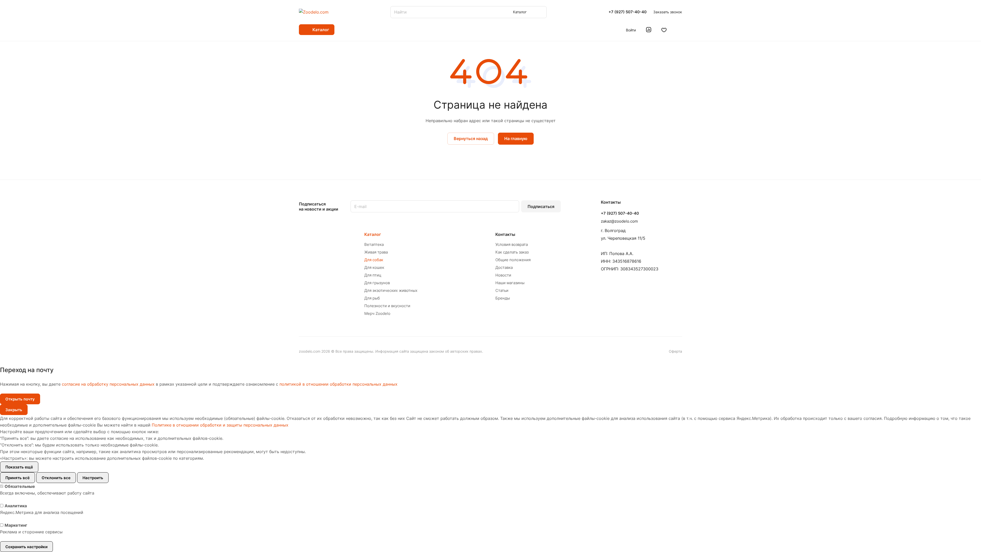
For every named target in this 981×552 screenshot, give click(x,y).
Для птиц (372, 275)
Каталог (372, 234)
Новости (503, 275)
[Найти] (540, 12)
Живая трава (376, 252)
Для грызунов (377, 282)
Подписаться (541, 206)
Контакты (505, 234)
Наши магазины (509, 282)
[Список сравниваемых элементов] (648, 29)
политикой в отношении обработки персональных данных (338, 384)
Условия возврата (511, 244)
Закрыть (13, 409)
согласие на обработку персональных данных (108, 384)
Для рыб (372, 298)
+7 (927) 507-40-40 (628, 12)
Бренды (502, 298)
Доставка (504, 267)
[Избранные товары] (664, 29)
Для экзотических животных (390, 290)
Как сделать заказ (512, 252)
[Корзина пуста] (679, 29)
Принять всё (17, 477)
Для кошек (374, 267)
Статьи (501, 290)
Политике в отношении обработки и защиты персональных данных (220, 425)
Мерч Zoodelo (377, 313)
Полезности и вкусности (387, 305)
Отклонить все (56, 477)
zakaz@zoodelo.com (619, 221)
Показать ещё (19, 467)
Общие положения (513, 259)
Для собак (373, 259)
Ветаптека (374, 244)
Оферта (675, 351)
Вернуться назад (471, 138)
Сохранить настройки (26, 546)
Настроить (93, 477)
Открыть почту (20, 399)
